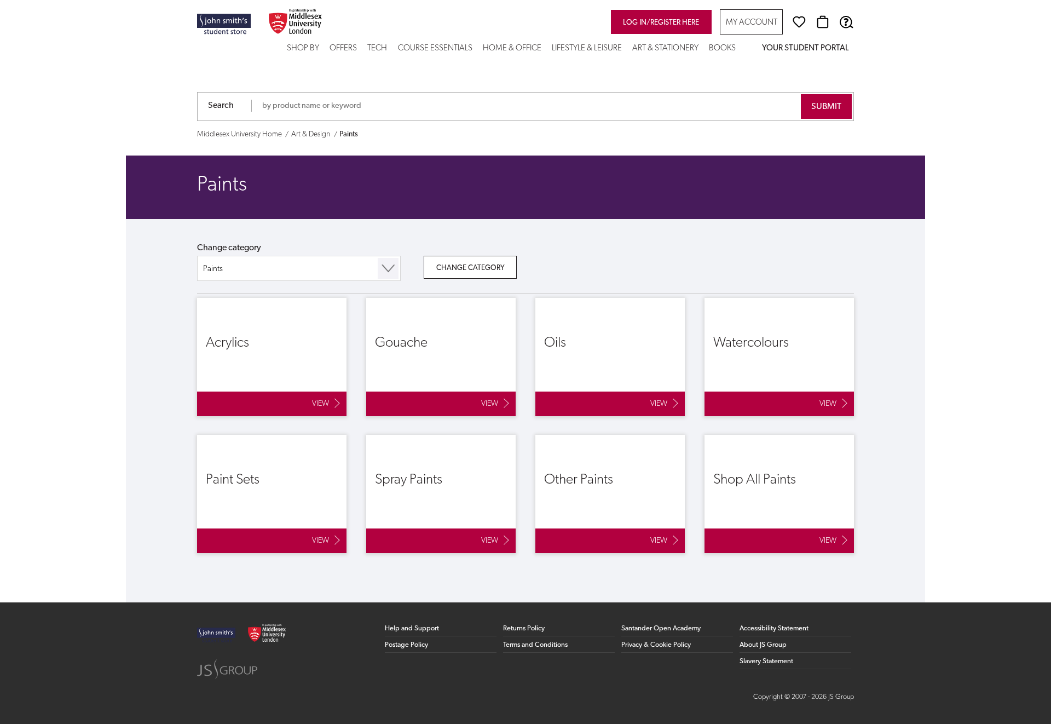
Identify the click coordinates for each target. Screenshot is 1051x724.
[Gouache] (441, 357)
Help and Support (412, 628)
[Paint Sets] (272, 494)
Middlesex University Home (239, 134)
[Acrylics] (272, 357)
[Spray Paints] (441, 494)
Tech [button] (377, 48)
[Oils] (610, 357)
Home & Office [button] (512, 48)
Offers (343, 48)
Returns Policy (524, 628)
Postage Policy (406, 644)
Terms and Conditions (535, 644)
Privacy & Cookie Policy (656, 644)
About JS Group (763, 644)
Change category (229, 248)
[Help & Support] (846, 22)
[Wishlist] (799, 22)
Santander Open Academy (661, 628)
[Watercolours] (779, 357)
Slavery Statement (766, 661)
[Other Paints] (610, 494)
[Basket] (822, 22)
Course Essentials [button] (435, 48)
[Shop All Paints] (779, 494)
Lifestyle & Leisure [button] (587, 48)
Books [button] (722, 48)
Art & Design (310, 134)
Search (221, 105)
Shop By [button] (303, 48)
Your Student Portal (805, 48)
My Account (751, 23)
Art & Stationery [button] (665, 48)
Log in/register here (661, 22)
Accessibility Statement (774, 628)
